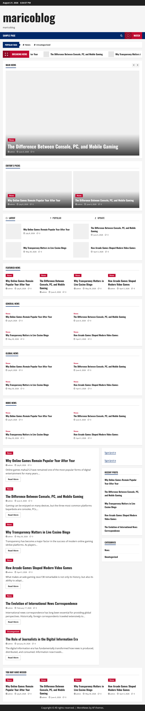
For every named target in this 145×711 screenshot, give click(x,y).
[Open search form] (121, 35)
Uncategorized (43, 44)
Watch (137, 35)
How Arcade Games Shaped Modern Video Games (81, 250)
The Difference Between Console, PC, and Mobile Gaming (68, 54)
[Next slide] (137, 65)
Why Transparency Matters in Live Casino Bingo (13, 250)
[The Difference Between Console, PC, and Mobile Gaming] (72, 113)
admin (12, 152)
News (27, 44)
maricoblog (29, 16)
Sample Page (9, 35)
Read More (14, 480)
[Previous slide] (134, 65)
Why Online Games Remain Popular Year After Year (34, 200)
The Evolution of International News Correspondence (41, 603)
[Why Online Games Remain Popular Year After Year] (39, 189)
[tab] (28, 218)
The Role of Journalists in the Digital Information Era (42, 638)
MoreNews (83, 707)
